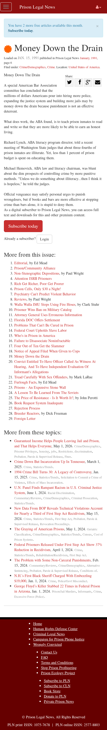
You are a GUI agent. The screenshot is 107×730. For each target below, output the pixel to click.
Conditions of (88, 571)
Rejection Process (27, 408)
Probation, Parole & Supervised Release (38, 456)
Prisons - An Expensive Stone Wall (40, 387)
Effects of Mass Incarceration (45, 482)
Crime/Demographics (32, 67)
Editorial (20, 262)
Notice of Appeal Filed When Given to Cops (47, 351)
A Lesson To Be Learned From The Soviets (46, 392)
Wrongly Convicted (47, 644)
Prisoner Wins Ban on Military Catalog (43, 309)
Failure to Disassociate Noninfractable (42, 340)
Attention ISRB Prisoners (33, 278)
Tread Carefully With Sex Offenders (40, 376)
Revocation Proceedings (54, 524)
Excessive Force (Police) (29, 597)
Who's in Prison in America (34, 335)
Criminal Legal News (49, 633)
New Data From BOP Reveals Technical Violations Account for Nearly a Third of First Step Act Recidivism (58, 511)
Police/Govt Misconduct (72, 581)
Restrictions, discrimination (75, 451)
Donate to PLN (55, 696)
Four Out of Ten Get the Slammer (39, 345)
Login (44, 239)
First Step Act (63, 519)
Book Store (52, 691)
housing (44, 451)
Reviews (20, 299)
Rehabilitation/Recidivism (52, 555)
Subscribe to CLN (57, 685)
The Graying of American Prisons (39, 528)
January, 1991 (88, 58)
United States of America (84, 67)
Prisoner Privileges (25, 451)
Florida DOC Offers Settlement (37, 319)
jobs (53, 451)
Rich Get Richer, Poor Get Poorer (39, 283)
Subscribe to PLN (57, 680)
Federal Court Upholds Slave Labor (40, 330)
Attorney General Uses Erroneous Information (48, 314)
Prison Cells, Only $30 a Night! (37, 288)
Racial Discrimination (61, 493)
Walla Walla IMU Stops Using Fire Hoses (44, 304)
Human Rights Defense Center (55, 628)
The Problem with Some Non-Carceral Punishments (52, 560)
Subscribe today (20, 30)
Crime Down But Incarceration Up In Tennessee (49, 461)
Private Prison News (59, 701)
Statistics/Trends (43, 467)
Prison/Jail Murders (64, 591)
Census (87, 534)
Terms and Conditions (57, 662)
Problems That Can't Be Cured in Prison (43, 325)
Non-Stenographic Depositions (36, 273)
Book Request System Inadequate (38, 402)
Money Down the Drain (31, 356)
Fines (68, 456)
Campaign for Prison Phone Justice (58, 639)
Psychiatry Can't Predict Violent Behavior (45, 293)
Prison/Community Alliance (34, 268)
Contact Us (49, 652)
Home (37, 623)
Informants (84, 591)
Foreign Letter (25, 418)
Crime (51, 67)
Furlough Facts (25, 382)
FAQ (44, 657)
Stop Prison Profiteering (59, 667)
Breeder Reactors (26, 413)
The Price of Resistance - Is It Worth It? (43, 397)
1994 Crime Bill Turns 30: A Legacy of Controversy (52, 471)
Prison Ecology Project (58, 672)
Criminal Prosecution (84, 498)
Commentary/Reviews (27, 498)
